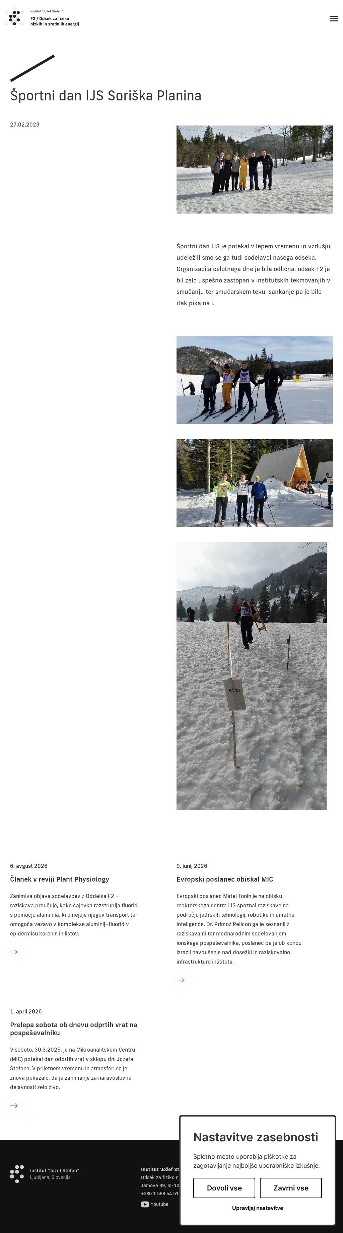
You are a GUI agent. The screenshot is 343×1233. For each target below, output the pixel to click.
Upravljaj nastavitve (257, 1208)
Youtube (159, 1204)
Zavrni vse (290, 1188)
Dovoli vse (224, 1188)
